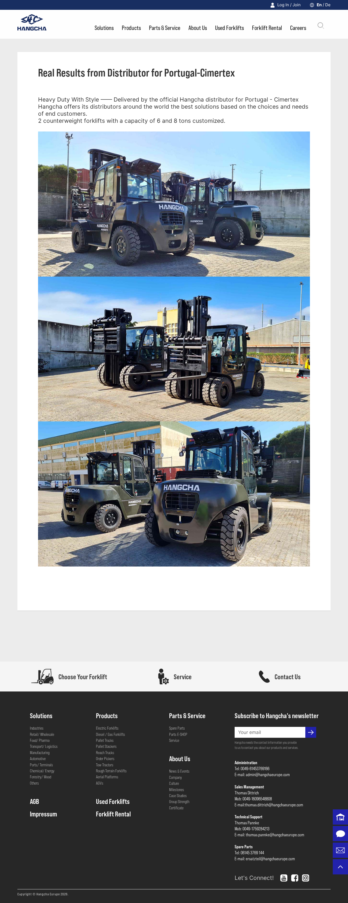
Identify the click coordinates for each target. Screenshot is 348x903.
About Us (197, 27)
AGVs (99, 782)
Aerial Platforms (107, 776)
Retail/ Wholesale (42, 734)
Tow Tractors (104, 764)
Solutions (104, 27)
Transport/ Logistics (44, 746)
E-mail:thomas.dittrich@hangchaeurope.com (269, 804)
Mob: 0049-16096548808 (253, 798)
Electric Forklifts (107, 728)
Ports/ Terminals (41, 764)
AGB (34, 801)
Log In (283, 4)
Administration (246, 762)
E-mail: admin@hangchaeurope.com (262, 774)
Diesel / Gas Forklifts (110, 734)
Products (131, 27)
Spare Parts (177, 728)
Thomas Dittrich (247, 792)
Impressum (43, 813)
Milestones (176, 789)
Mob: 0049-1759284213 (252, 828)
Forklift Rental (267, 27)
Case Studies (178, 795)
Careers (298, 27)
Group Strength (179, 801)
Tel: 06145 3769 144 (249, 852)
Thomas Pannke (247, 822)
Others (34, 782)
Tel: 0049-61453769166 (252, 768)
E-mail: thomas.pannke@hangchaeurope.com (269, 834)
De (328, 4)
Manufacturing (39, 752)
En (319, 4)
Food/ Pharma (39, 740)
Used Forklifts (229, 27)
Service (174, 740)
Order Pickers (105, 758)
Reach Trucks (105, 752)
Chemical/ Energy (42, 770)
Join (297, 4)
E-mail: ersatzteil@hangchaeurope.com (265, 858)
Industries (37, 728)
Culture (174, 783)
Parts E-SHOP (178, 734)
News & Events (179, 771)
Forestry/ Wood (40, 776)
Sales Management (249, 786)
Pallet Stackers (106, 746)
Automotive (38, 758)
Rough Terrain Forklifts (111, 770)
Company (175, 777)
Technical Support (248, 816)
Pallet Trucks (105, 740)
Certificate (176, 807)
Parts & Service (164, 27)
